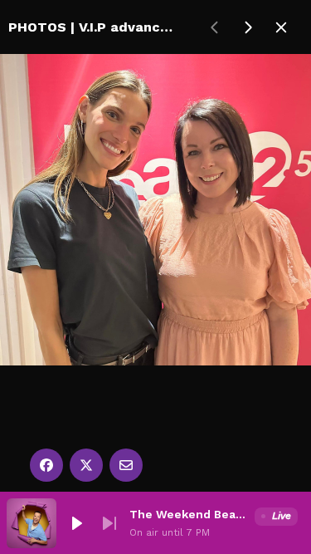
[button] (76, 523)
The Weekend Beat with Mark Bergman (188, 514)
